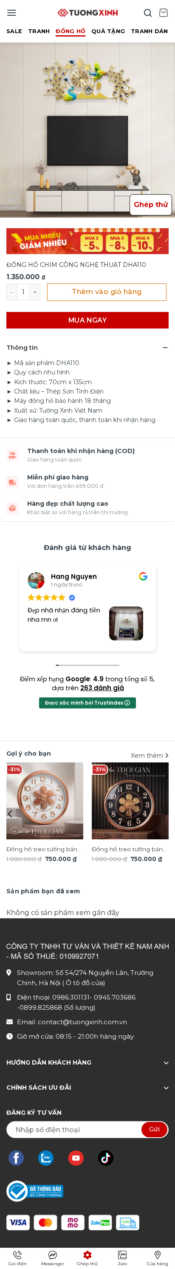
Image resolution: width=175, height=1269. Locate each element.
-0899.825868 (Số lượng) (56, 1007)
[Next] (164, 814)
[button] (11, 12)
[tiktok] (110, 1158)
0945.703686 (114, 997)
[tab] (43, 891)
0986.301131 (71, 997)
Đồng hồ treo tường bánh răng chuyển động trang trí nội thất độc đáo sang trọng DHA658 (44, 850)
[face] (20, 1158)
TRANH (39, 31)
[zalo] (50, 1158)
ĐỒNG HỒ (70, 31)
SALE (14, 31)
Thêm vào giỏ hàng (106, 292)
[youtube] (80, 1158)
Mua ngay (87, 320)
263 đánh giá (102, 687)
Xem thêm (148, 755)
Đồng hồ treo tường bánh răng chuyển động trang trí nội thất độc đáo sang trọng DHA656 (130, 850)
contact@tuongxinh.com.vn (82, 1022)
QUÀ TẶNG (108, 31)
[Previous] (11, 814)
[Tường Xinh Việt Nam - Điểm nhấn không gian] (87, 12)
